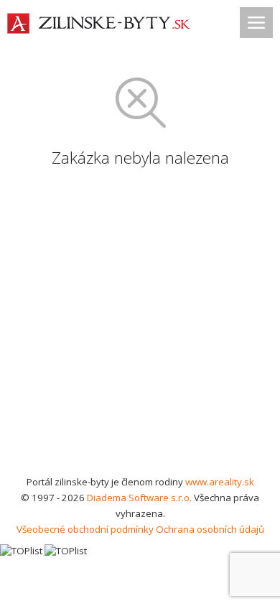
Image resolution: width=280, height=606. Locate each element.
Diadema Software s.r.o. (139, 497)
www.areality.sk (219, 481)
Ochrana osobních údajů (210, 529)
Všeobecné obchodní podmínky (85, 529)
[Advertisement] (140, 327)
